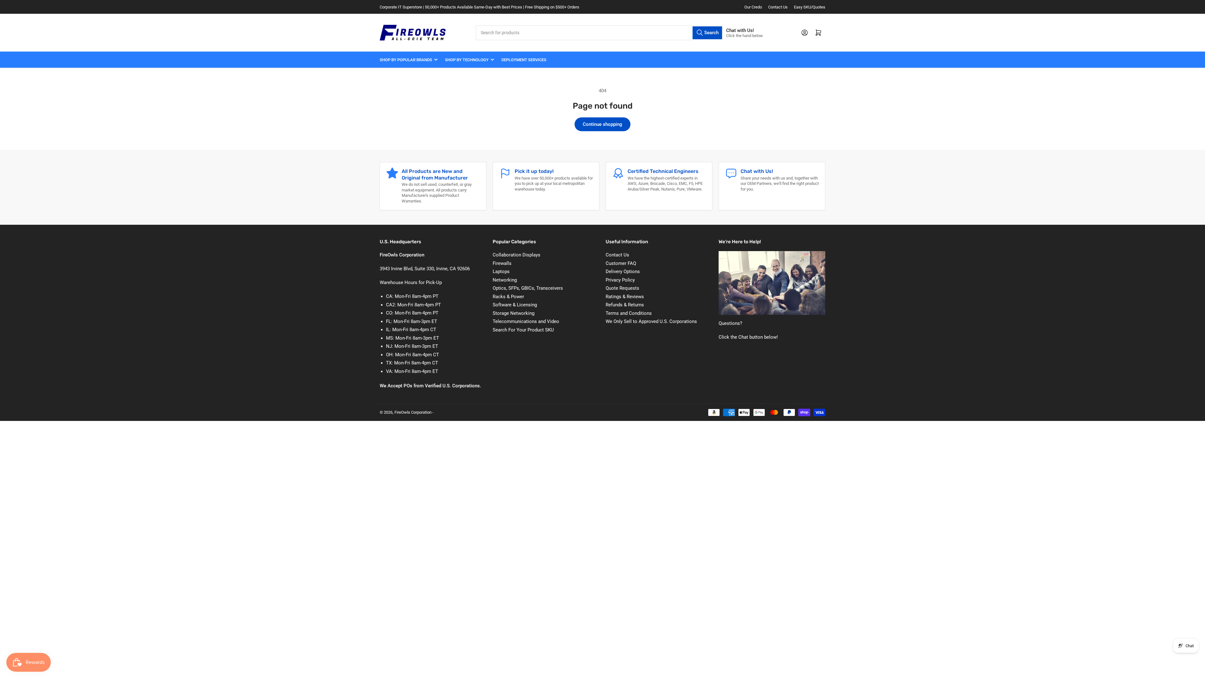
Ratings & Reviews (625, 296)
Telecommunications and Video (526, 321)
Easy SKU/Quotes (809, 7)
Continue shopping (602, 124)
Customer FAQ (621, 263)
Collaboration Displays (516, 255)
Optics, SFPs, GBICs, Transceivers (528, 288)
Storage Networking (513, 313)
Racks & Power (508, 296)
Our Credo (753, 7)
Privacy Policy (620, 280)
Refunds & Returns (625, 305)
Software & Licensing (515, 305)
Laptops (501, 271)
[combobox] (599, 32)
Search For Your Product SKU (523, 330)
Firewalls (502, 263)
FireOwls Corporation (412, 412)
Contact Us (778, 7)
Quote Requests (622, 288)
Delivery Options (623, 271)
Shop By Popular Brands (406, 59)
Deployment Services (523, 59)
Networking (505, 280)
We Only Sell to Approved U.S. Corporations (651, 321)
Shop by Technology (467, 59)
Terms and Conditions (629, 313)
